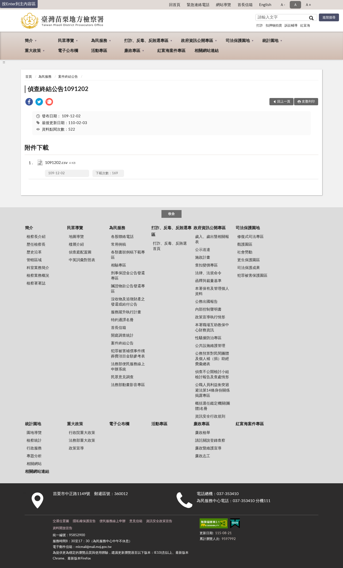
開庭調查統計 (122, 335)
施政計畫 (202, 257)
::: (4, 62)
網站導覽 (223, 5)
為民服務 (99, 41)
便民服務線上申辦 (112, 521)
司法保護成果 (248, 268)
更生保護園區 (248, 260)
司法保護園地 (238, 41)
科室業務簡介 (38, 268)
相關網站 (34, 464)
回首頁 (174, 5)
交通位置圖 (61, 521)
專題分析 (34, 456)
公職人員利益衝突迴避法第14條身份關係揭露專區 (212, 390)
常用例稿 (118, 244)
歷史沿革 (34, 252)
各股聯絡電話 (122, 237)
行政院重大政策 (82, 433)
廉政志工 (202, 456)
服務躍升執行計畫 (126, 312)
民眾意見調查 (122, 377)
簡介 (29, 41)
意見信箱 (135, 521)
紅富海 (305, 25)
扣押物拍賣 (274, 25)
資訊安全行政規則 (210, 416)
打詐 (259, 25)
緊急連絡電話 (198, 5)
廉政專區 (132, 51)
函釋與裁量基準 (208, 281)
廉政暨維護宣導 (208, 448)
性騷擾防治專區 (208, 338)
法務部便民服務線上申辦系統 (128, 366)
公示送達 (202, 250)
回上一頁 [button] (283, 101)
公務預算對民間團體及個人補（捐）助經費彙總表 (212, 359)
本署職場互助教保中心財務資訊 (212, 327)
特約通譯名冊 (122, 320)
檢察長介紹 (36, 237)
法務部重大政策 (82, 440)
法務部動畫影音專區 (128, 385)
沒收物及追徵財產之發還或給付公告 (128, 301)
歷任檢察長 (36, 244)
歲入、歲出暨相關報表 (212, 239)
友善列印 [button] (308, 101)
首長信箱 (245, 5)
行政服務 (34, 448)
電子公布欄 (68, 51)
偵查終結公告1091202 (58, 89)
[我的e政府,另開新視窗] (235, 524)
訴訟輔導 (291, 25)
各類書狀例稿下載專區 (128, 254)
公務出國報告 (206, 302)
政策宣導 (76, 448)
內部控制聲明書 (208, 309)
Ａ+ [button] (308, 5)
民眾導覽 (66, 41)
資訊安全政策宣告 (159, 521)
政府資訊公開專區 (197, 41)
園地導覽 (34, 433)
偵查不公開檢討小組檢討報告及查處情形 (212, 374)
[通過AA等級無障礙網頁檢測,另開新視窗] (214, 524)
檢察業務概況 (38, 275)
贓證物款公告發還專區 (128, 288)
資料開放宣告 (62, 528)
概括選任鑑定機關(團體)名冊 (212, 406)
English (265, 5)
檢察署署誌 (36, 283)
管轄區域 (34, 260)
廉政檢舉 (202, 433)
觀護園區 (244, 244)
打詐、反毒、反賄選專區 (146, 41)
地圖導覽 (76, 237)
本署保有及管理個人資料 (212, 291)
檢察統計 (34, 440)
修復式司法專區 (250, 237)
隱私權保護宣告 (84, 521)
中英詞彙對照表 (82, 260)
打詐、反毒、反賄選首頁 (170, 246)
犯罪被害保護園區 (252, 275)
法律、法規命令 (208, 273)
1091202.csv (60, 163)
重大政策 (33, 51)
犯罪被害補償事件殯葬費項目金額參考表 (128, 353)
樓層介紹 (76, 244)
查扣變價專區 (206, 265)
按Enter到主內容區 (19, 4)
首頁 (28, 76)
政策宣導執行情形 (210, 317)
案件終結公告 (68, 76)
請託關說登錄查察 (210, 440)
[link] (29, 102)
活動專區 (99, 51)
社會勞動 (244, 252)
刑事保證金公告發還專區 (128, 275)
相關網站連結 (207, 51)
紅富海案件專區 (171, 51)
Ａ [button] (295, 5)
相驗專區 (118, 265)
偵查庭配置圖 (80, 252)
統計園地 (270, 41)
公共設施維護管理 (210, 346)
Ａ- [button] (282, 5)
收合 (171, 214)
